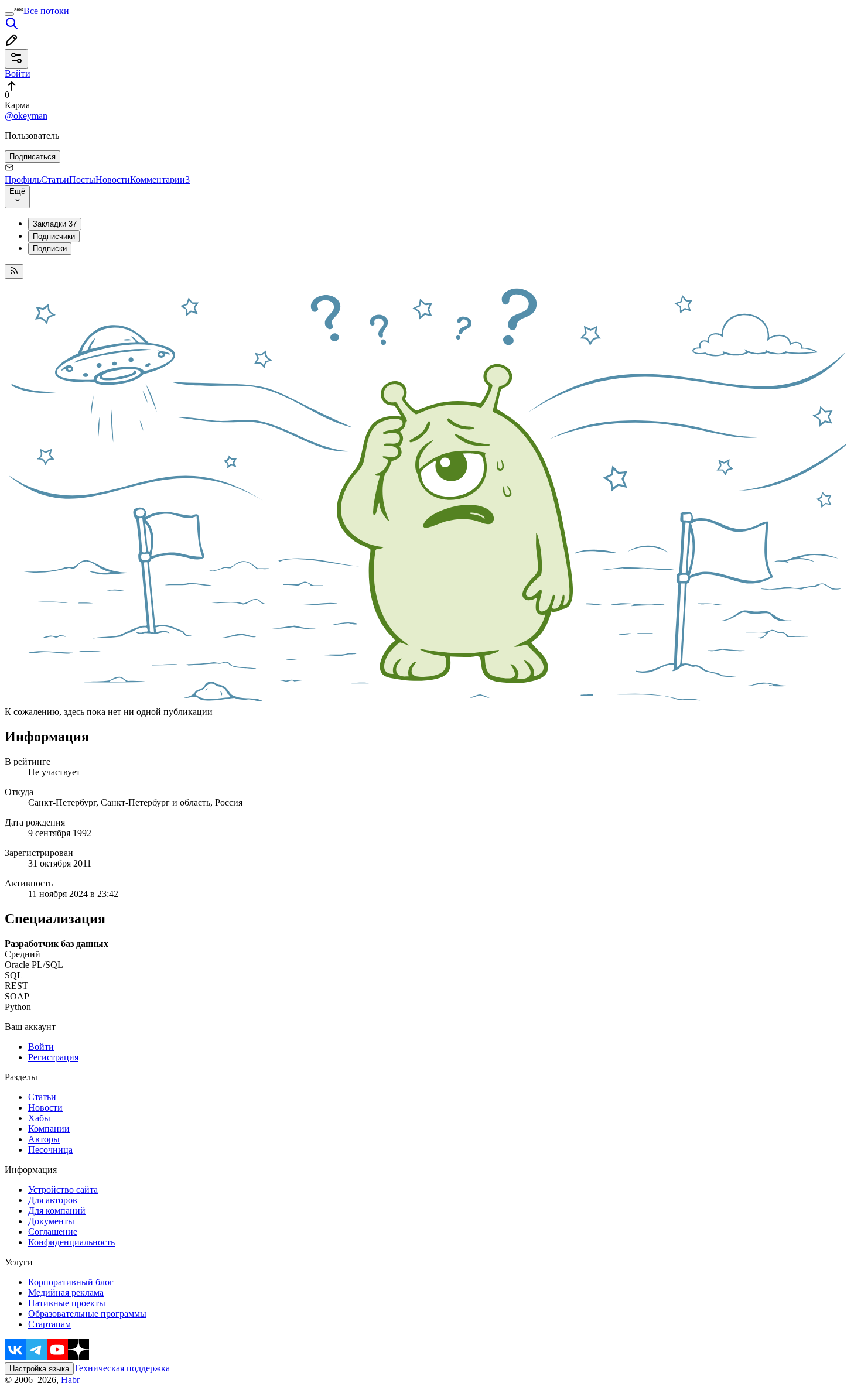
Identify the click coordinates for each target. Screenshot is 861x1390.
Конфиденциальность (71, 1242)
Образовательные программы (87, 1314)
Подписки (50, 248)
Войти (41, 1047)
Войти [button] (17, 73)
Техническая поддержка (122, 1368)
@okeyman (26, 116)
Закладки (55, 224)
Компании (49, 1129)
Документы (51, 1221)
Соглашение (52, 1232)
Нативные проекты (66, 1303)
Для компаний (57, 1211)
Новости (112, 179)
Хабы (39, 1118)
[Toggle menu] (9, 14)
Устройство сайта (63, 1189)
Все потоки (46, 11)
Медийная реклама (66, 1292)
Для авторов (52, 1200)
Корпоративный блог (71, 1282)
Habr (69, 1380)
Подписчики (54, 236)
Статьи (55, 179)
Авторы (44, 1139)
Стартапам (49, 1324)
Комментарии (160, 179)
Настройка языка (39, 1368)
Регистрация (53, 1057)
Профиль (23, 179)
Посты (82, 179)
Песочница (50, 1150)
